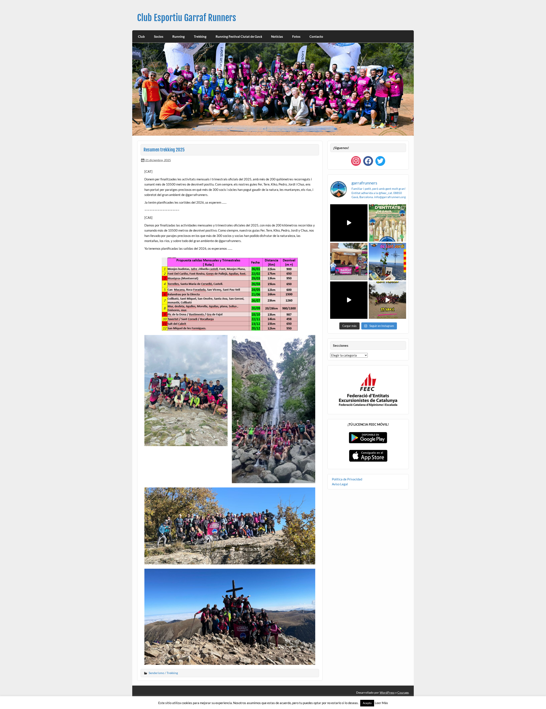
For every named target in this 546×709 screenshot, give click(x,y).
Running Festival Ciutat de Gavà (239, 36)
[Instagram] (356, 160)
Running (178, 36)
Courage (403, 692)
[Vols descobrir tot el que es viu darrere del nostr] (348, 261)
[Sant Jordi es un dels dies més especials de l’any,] (387, 261)
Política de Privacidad (347, 479)
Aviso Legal (340, 484)
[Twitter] (380, 160)
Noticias (277, 36)
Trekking (200, 36)
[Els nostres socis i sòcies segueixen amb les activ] (348, 300)
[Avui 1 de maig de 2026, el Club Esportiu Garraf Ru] (387, 223)
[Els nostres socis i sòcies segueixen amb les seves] (348, 223)
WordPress (387, 692)
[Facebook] (368, 160)
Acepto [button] (367, 703)
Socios (158, 36)
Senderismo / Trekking (163, 673)
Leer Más (381, 703)
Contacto (316, 36)
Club (141, 36)
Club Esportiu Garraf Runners (186, 17)
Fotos (296, 36)
